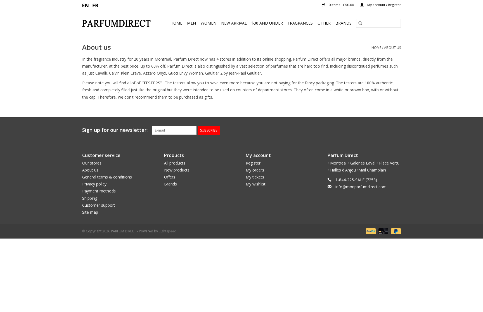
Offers (169, 177)
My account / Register (383, 5)
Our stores (91, 163)
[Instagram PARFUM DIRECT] (396, 130)
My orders (255, 170)
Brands (343, 23)
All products (174, 163)
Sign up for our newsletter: (115, 130)
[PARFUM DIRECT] (118, 23)
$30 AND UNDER (267, 23)
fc (95, 5)
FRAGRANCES (300, 23)
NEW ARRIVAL (234, 23)
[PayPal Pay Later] (395, 230)
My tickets (255, 177)
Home (176, 23)
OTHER (324, 23)
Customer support (98, 205)
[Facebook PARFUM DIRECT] (386, 130)
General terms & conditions (107, 177)
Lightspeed (167, 231)
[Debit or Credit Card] (383, 230)
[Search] (360, 23)
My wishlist (256, 184)
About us (392, 47)
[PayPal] (370, 230)
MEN (191, 23)
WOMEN (208, 23)
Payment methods (99, 191)
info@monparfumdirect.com (361, 186)
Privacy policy (94, 184)
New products (177, 170)
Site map (90, 212)
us (85, 5)
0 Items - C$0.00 (341, 5)
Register (253, 163)
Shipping (89, 198)
